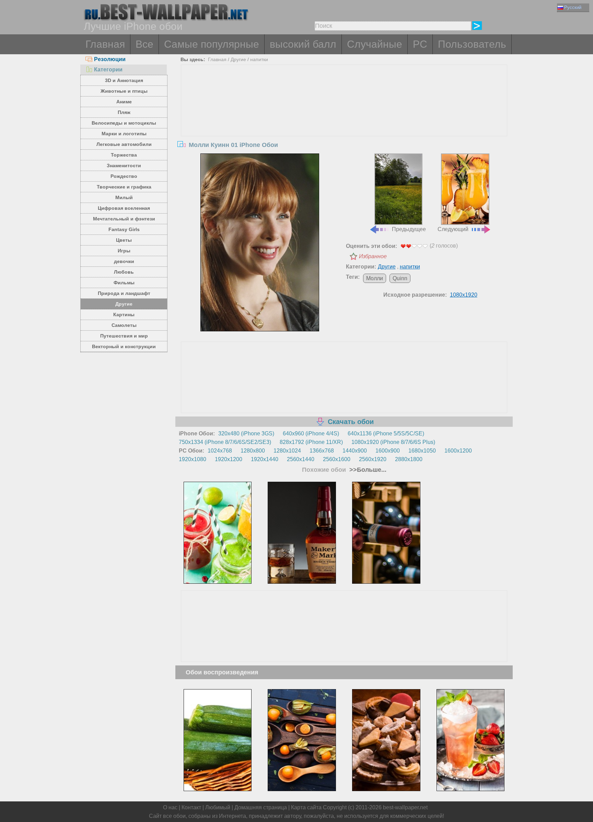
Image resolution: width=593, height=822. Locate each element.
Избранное (373, 256)
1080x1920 (463, 295)
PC (420, 44)
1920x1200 (228, 459)
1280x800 (253, 451)
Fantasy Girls (124, 229)
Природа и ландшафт (124, 293)
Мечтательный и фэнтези (124, 218)
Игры (124, 250)
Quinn (400, 278)
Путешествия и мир (124, 336)
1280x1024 (287, 451)
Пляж (124, 112)
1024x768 (220, 451)
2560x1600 (336, 459)
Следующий (453, 229)
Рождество (124, 176)
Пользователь (472, 44)
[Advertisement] (344, 116)
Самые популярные (211, 44)
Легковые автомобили (124, 144)
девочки (124, 261)
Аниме (124, 101)
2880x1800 (408, 459)
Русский (572, 7)
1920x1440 (264, 459)
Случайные (374, 44)
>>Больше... (367, 469)
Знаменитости (124, 165)
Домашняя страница (260, 807)
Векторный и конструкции (124, 346)
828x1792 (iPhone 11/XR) (311, 442)
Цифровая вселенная (124, 208)
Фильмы (124, 282)
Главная (105, 44)
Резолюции (110, 59)
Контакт (191, 807)
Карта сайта (306, 807)
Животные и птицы (124, 91)
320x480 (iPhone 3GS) (246, 433)
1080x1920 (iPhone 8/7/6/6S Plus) (393, 442)
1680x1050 (422, 451)
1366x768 (322, 451)
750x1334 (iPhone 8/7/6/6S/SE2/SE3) (225, 442)
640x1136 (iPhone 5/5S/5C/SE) (386, 433)
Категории (108, 69)
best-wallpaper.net (405, 807)
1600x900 (387, 451)
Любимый (217, 807)
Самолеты (124, 325)
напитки (259, 59)
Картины (124, 314)
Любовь (124, 272)
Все (144, 44)
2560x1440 (300, 459)
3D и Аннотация (124, 80)
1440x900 (354, 451)
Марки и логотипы (124, 133)
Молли (374, 278)
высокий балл (303, 44)
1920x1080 (192, 459)
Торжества (124, 155)
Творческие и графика (124, 187)
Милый (124, 197)
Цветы (124, 240)
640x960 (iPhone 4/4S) (311, 433)
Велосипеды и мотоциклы (124, 123)
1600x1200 (458, 451)
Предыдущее (409, 229)
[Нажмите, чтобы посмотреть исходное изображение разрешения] (260, 242)
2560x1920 (372, 459)
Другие (123, 304)
